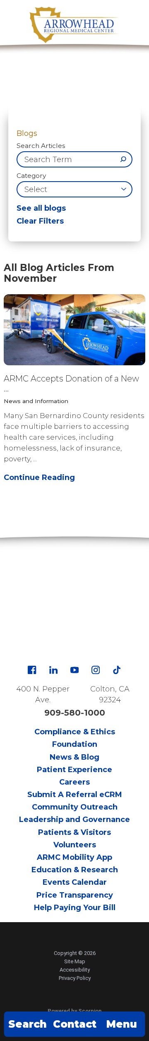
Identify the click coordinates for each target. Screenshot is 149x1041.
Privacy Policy (75, 978)
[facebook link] (32, 670)
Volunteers (74, 844)
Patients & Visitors (74, 832)
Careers (74, 782)
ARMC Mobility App (74, 857)
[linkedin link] (53, 670)
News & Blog (74, 757)
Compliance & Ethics (74, 731)
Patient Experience (74, 769)
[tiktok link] (117, 670)
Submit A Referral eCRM (74, 794)
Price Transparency (74, 895)
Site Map (74, 961)
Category (31, 175)
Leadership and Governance (74, 819)
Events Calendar (75, 882)
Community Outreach (75, 807)
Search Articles (41, 146)
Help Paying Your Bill (74, 907)
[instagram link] (95, 670)
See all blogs (41, 208)
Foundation (74, 744)
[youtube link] (74, 670)
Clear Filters (40, 221)
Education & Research (74, 869)
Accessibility (75, 970)
